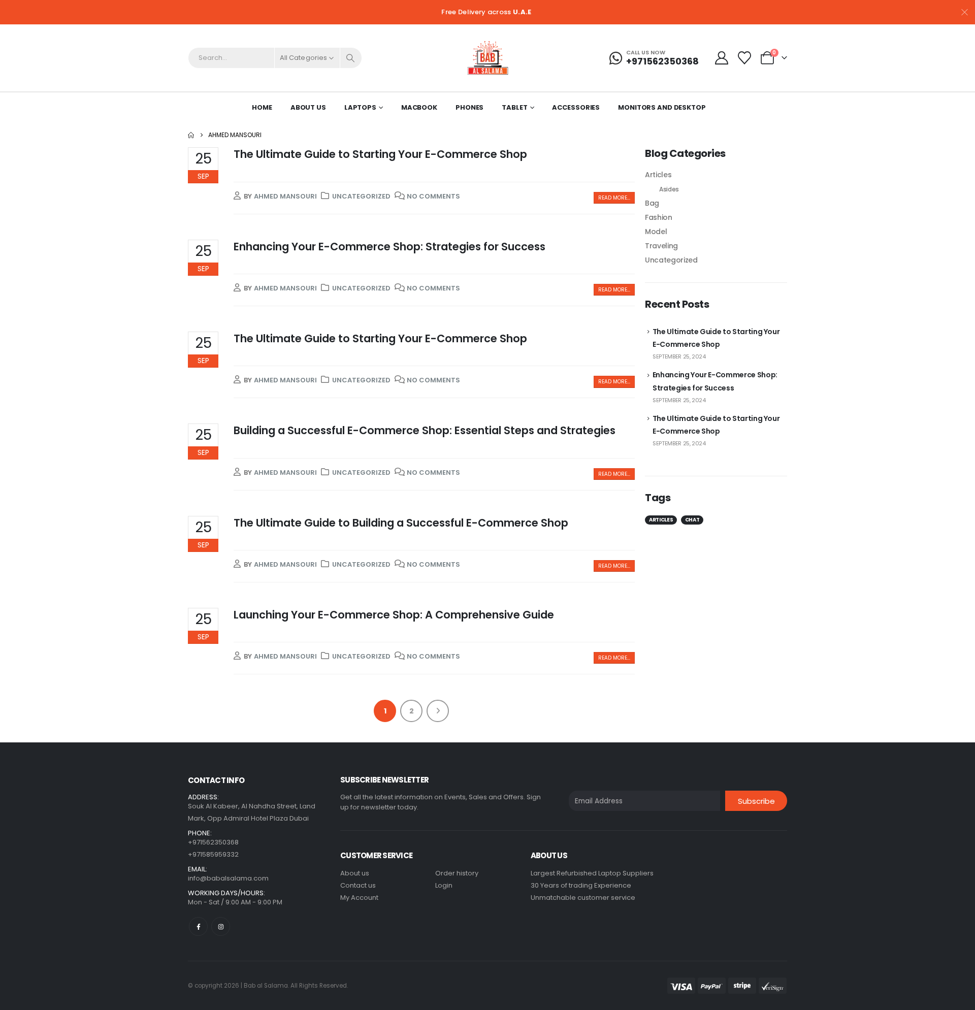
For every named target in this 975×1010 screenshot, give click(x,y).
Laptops (360, 107)
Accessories (576, 107)
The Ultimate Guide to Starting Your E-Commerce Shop (380, 154)
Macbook (419, 107)
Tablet (514, 107)
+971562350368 (213, 842)
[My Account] (721, 57)
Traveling (661, 246)
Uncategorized (361, 196)
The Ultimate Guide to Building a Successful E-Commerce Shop (401, 522)
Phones (469, 107)
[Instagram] (220, 926)
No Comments (433, 196)
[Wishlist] (745, 57)
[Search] (351, 58)
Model (656, 231)
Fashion (658, 217)
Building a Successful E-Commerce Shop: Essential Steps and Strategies (424, 430)
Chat (692, 520)
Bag (652, 203)
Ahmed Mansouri (285, 196)
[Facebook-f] (198, 926)
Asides (669, 189)
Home (262, 107)
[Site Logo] (487, 58)
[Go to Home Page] (191, 135)
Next (438, 711)
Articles (658, 175)
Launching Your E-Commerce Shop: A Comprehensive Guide (394, 614)
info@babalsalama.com (228, 878)
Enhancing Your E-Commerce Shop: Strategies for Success (389, 246)
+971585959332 (213, 854)
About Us (308, 107)
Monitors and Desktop (662, 107)
